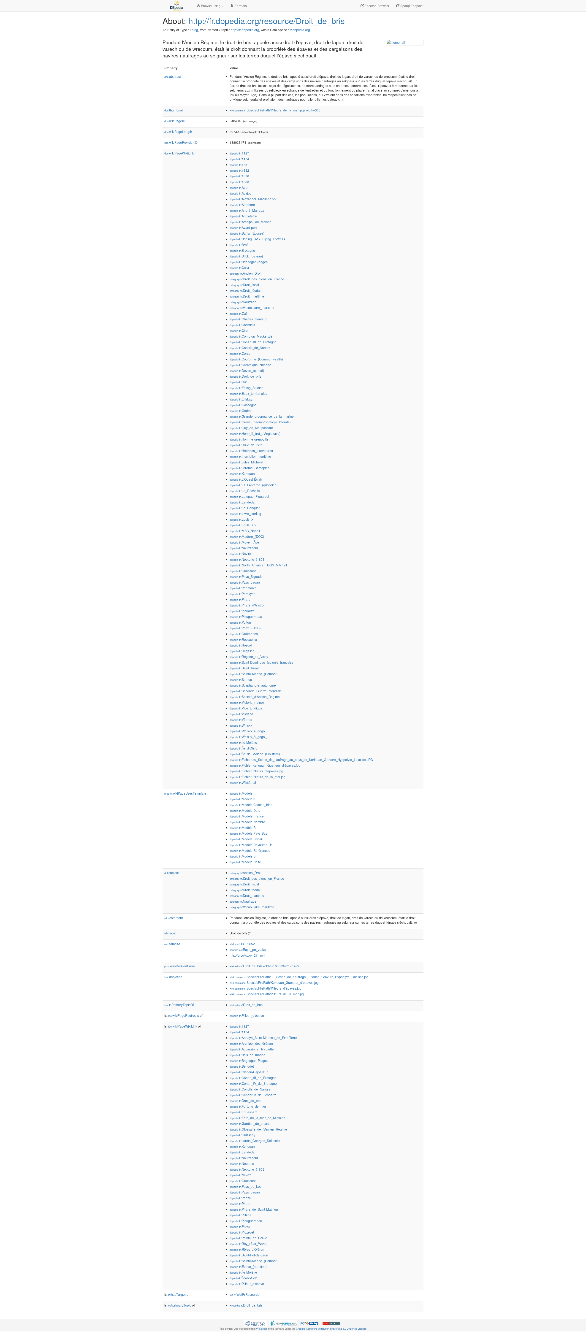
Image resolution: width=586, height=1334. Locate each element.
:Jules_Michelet (246, 462)
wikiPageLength (178, 131)
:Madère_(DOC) (247, 536)
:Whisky (241, 725)
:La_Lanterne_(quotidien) (254, 485)
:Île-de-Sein (244, 1278)
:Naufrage (243, 302)
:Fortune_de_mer (248, 1106)
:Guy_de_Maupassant (251, 427)
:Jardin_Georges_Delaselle (255, 1140)
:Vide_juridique (246, 708)
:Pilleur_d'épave (247, 1015)
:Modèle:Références (250, 850)
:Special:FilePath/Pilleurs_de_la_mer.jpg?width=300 (275, 110)
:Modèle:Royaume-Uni (251, 844)
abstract (172, 76)
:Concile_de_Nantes (250, 347)
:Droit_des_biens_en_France (257, 279)
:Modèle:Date (245, 810)
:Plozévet (242, 1232)
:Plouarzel (242, 611)
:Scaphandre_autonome (253, 685)
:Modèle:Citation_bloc (251, 804)
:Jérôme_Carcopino (249, 467)
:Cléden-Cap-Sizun (249, 1072)
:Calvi (239, 267)
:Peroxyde (242, 593)
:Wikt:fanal (243, 782)
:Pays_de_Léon (246, 1186)
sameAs (172, 944)
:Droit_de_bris (245, 376)
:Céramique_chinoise (250, 365)
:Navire (240, 553)
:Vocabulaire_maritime (252, 307)
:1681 (239, 164)
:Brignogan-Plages (249, 262)
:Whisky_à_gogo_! (249, 736)
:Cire (239, 330)
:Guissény (242, 1135)
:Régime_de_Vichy (249, 656)
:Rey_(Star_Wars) (248, 1243)
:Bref (239, 244)
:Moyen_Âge (244, 542)
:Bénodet (242, 1066)
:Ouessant (243, 570)
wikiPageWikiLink (179, 153)
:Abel (239, 187)
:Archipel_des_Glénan (251, 1043)
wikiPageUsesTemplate (185, 793)
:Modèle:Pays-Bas (248, 833)
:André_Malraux (247, 210)
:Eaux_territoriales (248, 393)
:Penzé (240, 1198)
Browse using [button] (210, 5)
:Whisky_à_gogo (247, 731)
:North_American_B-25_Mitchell (258, 565)
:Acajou (241, 193)
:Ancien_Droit (245, 273)
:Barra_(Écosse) (247, 233)
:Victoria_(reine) (247, 702)
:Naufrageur (244, 548)
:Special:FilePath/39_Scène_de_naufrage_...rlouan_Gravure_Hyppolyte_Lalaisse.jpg (299, 976)
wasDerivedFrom (179, 966)
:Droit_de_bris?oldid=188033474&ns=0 (264, 966)
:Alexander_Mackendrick (253, 199)
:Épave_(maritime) (249, 1266)
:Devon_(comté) (247, 370)
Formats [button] (241, 5)
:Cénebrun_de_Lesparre (253, 1095)
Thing (194, 29)
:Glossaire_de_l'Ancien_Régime (258, 1129)
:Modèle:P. (243, 827)
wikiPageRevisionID (181, 142)
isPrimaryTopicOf (179, 1004)
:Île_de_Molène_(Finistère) (255, 754)
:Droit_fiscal (244, 284)
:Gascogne (243, 405)
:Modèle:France (247, 816)
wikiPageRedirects (183, 1015)
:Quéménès (244, 633)
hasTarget (177, 1294)
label (170, 933)
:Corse (240, 353)
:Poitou (240, 622)
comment (173, 917)
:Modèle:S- (243, 856)
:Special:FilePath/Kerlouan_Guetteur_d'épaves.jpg (274, 982)
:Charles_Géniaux (248, 319)
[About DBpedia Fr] (176, 5)
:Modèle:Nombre (247, 822)
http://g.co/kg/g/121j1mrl (247, 955)
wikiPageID (174, 121)
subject (171, 872)
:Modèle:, (242, 793)
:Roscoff (241, 645)
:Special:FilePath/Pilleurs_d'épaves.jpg (265, 988)
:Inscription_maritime (250, 456)
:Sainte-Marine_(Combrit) (254, 673)
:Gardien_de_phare (249, 1123)
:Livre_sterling (245, 513)
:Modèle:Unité (245, 862)
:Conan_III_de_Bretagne (253, 342)
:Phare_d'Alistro (247, 605)
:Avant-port (243, 227)
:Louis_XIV (243, 525)
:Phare (240, 599)
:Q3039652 (242, 944)
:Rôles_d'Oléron (247, 1249)
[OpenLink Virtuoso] (255, 1323)
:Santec (241, 679)
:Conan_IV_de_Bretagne (253, 1083)
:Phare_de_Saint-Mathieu (254, 1209)
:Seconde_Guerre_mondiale (256, 691)
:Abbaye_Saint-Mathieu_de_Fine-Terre (263, 1037)
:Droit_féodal (245, 290)
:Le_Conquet (245, 508)
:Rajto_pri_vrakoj (248, 949)
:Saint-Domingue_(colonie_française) (262, 662)
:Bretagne (242, 250)
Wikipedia (261, 1328)
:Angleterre (243, 216)
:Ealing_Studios (246, 387)
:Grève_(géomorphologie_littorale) (260, 422)
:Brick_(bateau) (246, 256)
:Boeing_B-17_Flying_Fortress (257, 239)
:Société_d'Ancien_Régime (255, 696)
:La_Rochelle (245, 490)
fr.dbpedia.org (300, 29)
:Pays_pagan (245, 582)
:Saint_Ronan (245, 668)
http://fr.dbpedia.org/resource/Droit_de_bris (266, 20)
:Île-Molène (243, 742)
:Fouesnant (243, 1112)
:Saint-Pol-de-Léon (249, 1255)
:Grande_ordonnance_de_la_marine (262, 416)
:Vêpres (241, 719)
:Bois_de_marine (247, 1055)
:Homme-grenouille (249, 439)
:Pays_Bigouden (247, 576)
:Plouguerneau (246, 616)
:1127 (239, 153)
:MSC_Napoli (245, 530)
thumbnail (173, 110)
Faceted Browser (376, 5)
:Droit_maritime (247, 296)
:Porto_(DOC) (245, 628)
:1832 (239, 170)
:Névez (240, 1175)
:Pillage (240, 1215)
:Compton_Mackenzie (251, 336)
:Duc (238, 382)
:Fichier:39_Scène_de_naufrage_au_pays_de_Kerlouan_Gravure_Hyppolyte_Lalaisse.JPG (301, 759)
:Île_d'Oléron (244, 748)
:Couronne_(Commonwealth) (256, 359)
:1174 (239, 159)
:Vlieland (241, 714)
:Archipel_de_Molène (250, 221)
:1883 (239, 181)
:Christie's (242, 324)
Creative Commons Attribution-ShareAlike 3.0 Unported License (331, 1328)
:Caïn (239, 313)
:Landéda (242, 502)
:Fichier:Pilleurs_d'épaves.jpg (256, 771)
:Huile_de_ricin (246, 445)
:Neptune (242, 1163)
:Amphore (242, 204)
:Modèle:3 (242, 799)
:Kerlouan (242, 473)
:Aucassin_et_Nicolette (252, 1049)
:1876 (239, 176)
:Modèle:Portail (246, 839)
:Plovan (241, 1226)
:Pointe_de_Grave (248, 1238)
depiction (173, 976)
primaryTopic (179, 1305)
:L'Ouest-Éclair (246, 479)
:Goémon (242, 410)
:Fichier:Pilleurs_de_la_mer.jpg (257, 776)
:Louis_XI (242, 519)
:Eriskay (241, 399)
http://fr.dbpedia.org (245, 29)
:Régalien (242, 651)
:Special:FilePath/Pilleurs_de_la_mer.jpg (267, 994)
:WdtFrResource (244, 1294)
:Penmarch (243, 588)
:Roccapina (243, 639)
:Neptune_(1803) (248, 559)
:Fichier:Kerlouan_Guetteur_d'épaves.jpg (265, 765)
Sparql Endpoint (411, 5)
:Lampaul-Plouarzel (249, 496)
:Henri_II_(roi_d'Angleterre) (255, 433)
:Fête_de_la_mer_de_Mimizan (257, 1117)
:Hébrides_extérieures (251, 450)
